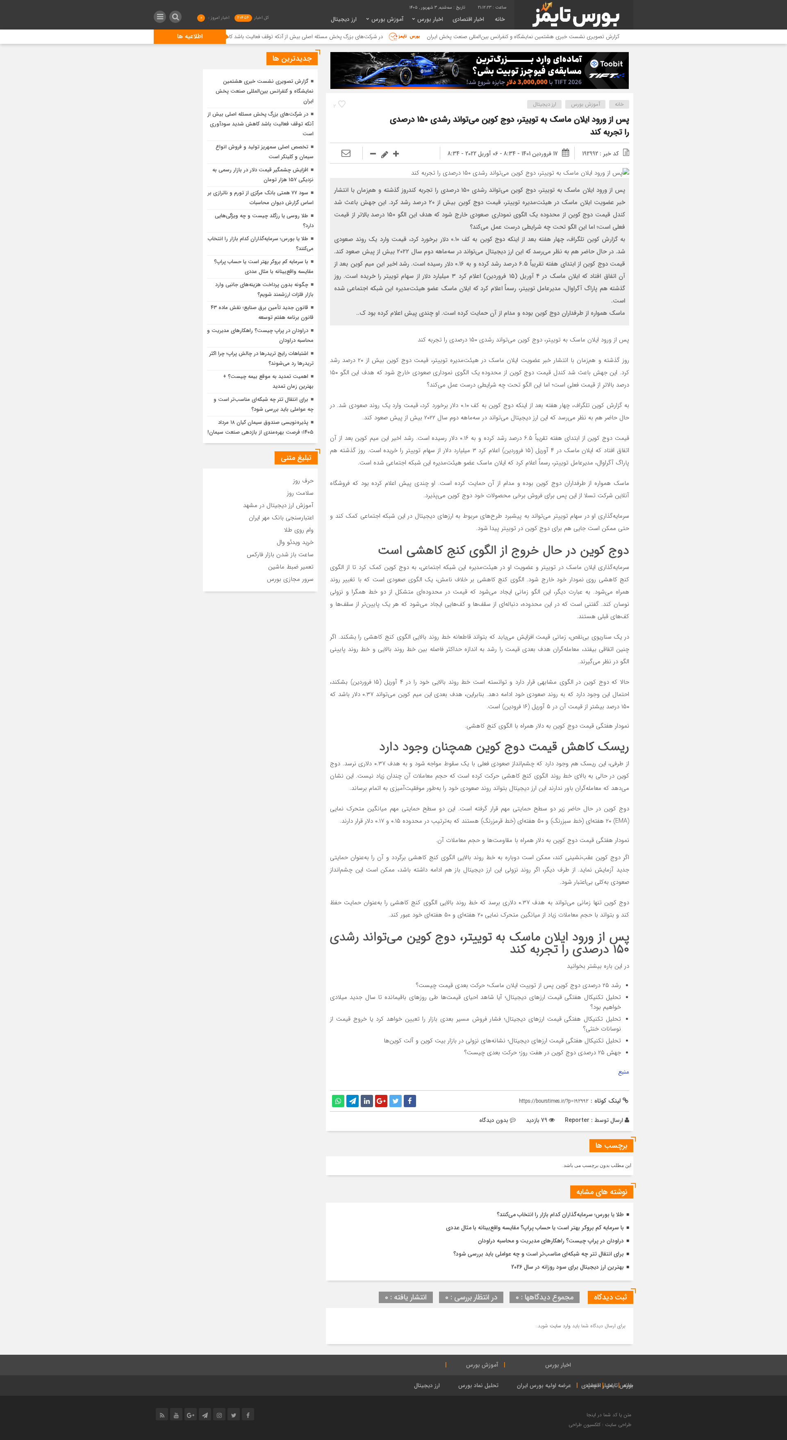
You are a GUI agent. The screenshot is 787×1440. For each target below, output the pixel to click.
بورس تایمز (620, 1385)
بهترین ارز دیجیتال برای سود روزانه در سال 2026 (567, 1267)
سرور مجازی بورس (290, 579)
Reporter (577, 1120)
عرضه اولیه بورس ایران (544, 1385)
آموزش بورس (387, 19)
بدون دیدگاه (493, 1120)
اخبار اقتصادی (468, 19)
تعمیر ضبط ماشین (291, 567)
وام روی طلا (299, 530)
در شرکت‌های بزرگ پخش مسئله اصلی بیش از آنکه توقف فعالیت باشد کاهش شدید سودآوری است (323, 36)
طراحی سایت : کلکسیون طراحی (600, 1425)
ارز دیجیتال (344, 19)
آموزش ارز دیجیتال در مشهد (278, 505)
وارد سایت (559, 1326)
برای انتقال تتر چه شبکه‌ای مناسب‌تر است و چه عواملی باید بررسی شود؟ (538, 1253)
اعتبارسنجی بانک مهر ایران (281, 518)
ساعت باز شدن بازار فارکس (280, 555)
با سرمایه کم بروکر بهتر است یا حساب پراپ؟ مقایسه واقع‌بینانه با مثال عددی (535, 1227)
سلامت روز (300, 493)
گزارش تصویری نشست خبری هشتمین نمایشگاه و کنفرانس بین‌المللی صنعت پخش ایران (569, 36)
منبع (623, 1072)
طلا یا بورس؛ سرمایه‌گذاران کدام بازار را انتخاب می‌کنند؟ (560, 1214)
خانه (500, 19)
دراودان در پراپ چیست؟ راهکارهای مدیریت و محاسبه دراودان (551, 1240)
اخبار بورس (430, 19)
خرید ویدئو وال (295, 542)
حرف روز (303, 481)
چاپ (592, 1385)
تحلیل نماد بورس (478, 1385)
